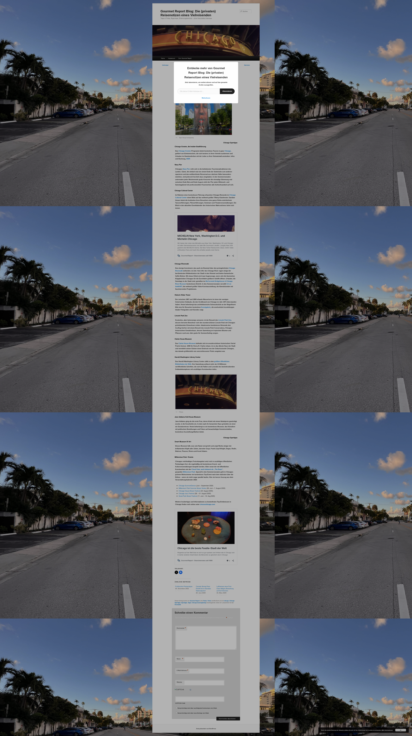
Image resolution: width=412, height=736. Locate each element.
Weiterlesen (206, 98)
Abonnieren (227, 91)
